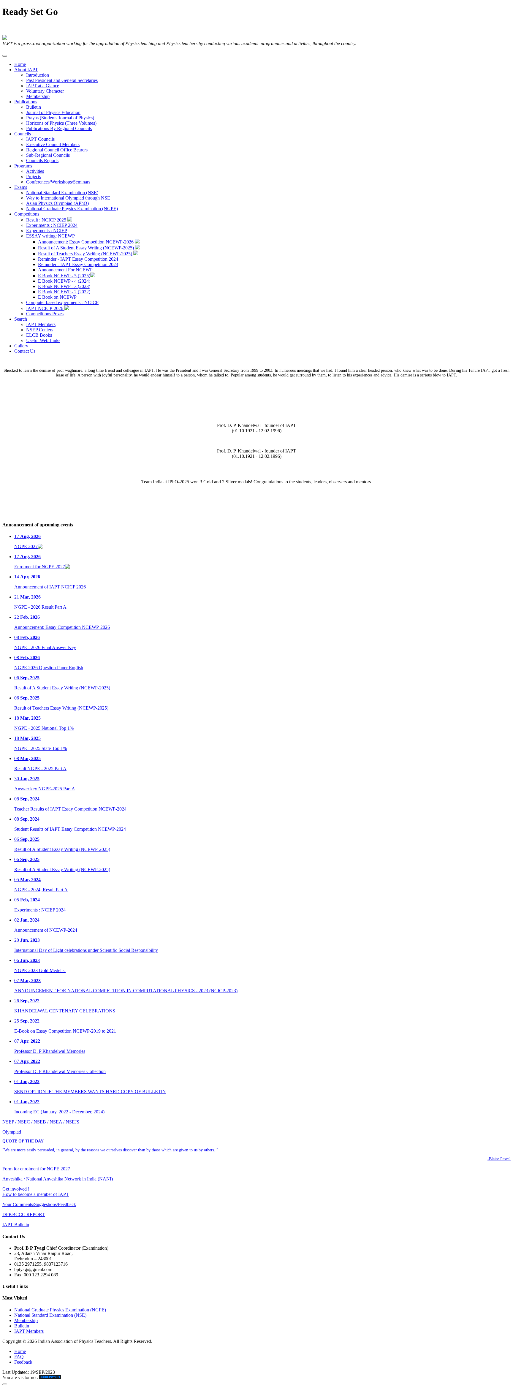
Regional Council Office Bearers (57, 149)
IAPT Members (41, 324)
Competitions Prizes (45, 313)
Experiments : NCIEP (46, 230)
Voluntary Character (45, 91)
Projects (33, 176)
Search (20, 319)
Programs (23, 165)
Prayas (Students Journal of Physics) (60, 117)
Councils (22, 133)
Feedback (23, 1362)
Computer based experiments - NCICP (62, 302)
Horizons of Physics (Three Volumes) (61, 123)
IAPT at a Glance (42, 85)
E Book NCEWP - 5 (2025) (64, 275)
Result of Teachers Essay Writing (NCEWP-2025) (85, 253)
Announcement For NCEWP (65, 269)
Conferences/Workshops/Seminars (58, 181)
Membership (38, 96)
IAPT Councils (40, 139)
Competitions (26, 213)
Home (20, 64)
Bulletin (33, 107)
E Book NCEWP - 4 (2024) (64, 281)
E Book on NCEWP (57, 297)
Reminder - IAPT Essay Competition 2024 (78, 259)
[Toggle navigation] (4, 56)
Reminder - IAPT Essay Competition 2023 (78, 264)
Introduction (37, 74)
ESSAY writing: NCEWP (50, 235)
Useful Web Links (43, 340)
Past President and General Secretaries (62, 80)
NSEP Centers (39, 329)
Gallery (21, 345)
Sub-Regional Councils (48, 155)
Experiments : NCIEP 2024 (51, 225)
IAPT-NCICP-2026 (45, 308)
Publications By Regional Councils (59, 128)
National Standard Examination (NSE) (62, 192)
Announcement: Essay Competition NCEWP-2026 (86, 241)
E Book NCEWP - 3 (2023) (64, 286)
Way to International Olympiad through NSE (68, 197)
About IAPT (26, 69)
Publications (25, 101)
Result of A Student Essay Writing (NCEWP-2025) (86, 247)
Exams (20, 187)
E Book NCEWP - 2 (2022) (64, 291)
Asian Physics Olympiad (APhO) (57, 203)
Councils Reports (42, 160)
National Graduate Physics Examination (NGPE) (72, 208)
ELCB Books (39, 335)
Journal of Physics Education (53, 112)
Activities (35, 171)
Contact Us (24, 351)
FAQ (19, 1356)
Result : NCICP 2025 (46, 219)
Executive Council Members (53, 144)
